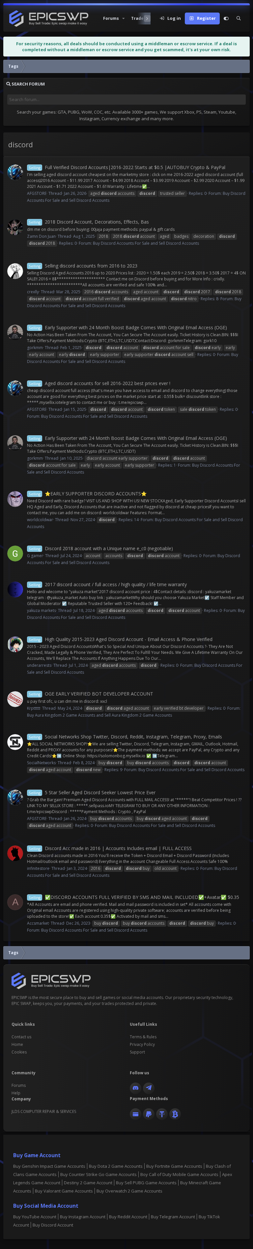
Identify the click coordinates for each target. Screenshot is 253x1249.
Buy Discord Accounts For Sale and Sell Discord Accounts (146, 243)
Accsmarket (38, 923)
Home (17, 1044)
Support (137, 1052)
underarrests (39, 665)
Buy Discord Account (53, 1225)
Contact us (21, 1037)
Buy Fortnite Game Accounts (174, 1166)
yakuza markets (41, 610)
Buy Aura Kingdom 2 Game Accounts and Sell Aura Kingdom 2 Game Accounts (99, 715)
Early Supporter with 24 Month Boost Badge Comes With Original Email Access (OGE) (128, 327)
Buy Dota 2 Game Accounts (116, 1166)
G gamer (35, 555)
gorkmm (35, 347)
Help (16, 1093)
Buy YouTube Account (34, 1217)
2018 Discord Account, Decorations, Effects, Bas (89, 222)
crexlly (33, 292)
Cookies (19, 1052)
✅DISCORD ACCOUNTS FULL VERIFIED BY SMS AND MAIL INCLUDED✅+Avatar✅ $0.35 (134, 897)
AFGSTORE (36, 193)
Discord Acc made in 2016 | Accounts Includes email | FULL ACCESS (110, 848)
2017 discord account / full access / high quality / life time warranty (108, 584)
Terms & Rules (143, 1037)
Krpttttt (33, 708)
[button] (113, 18)
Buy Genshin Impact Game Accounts (49, 1166)
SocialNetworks (41, 763)
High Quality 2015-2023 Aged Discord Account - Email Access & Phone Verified (120, 639)
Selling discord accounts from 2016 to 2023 (83, 266)
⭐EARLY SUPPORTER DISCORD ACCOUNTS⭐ (88, 493)
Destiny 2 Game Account (88, 1183)
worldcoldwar (40, 519)
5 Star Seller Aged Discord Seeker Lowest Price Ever (92, 792)
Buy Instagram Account (82, 1217)
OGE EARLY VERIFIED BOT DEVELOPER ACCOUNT (91, 694)
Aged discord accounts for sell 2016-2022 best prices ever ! (99, 383)
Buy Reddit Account (128, 1217)
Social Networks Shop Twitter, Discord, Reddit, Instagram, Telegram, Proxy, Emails (125, 736)
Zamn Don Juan (41, 236)
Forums (19, 1085)
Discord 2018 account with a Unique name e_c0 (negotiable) (101, 548)
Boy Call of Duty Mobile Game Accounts (179, 1174)
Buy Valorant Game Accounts (64, 1191)
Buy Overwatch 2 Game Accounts (129, 1191)
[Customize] (226, 18)
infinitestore (38, 868)
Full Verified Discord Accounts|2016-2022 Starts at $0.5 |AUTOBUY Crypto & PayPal (127, 167)
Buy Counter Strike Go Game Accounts (98, 1174)
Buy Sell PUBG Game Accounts (146, 1183)
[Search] (239, 18)
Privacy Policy (142, 1044)
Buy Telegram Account (173, 1217)
